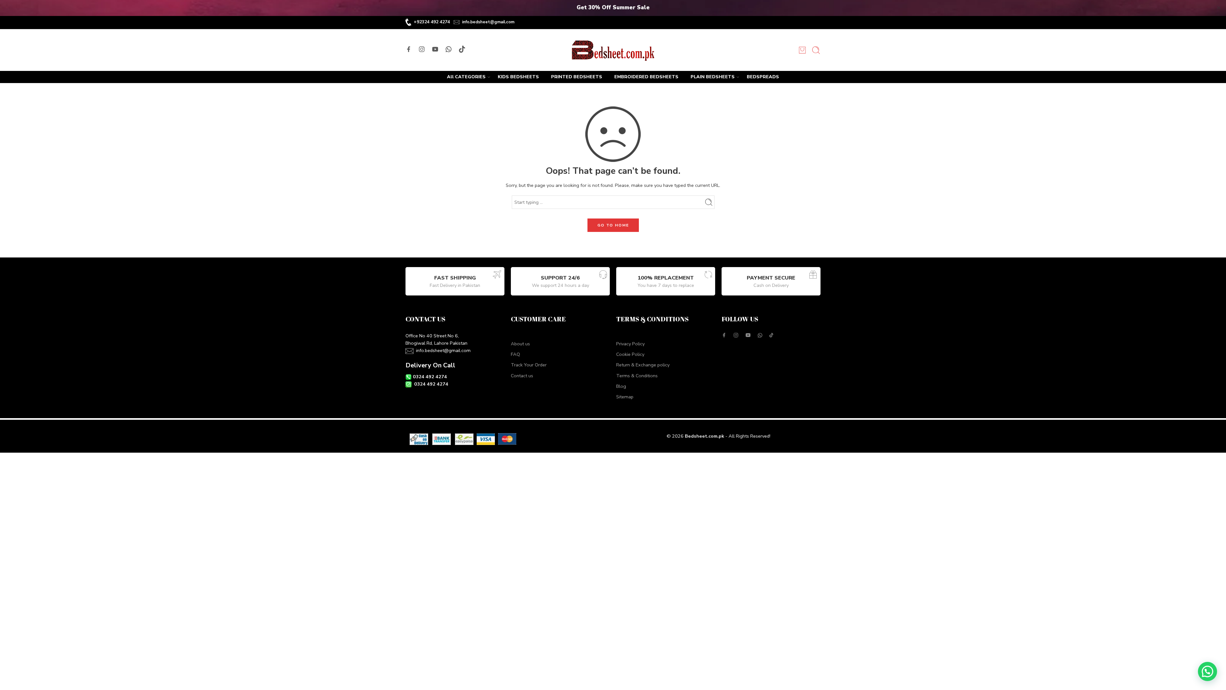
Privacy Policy (630, 344)
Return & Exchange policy (643, 365)
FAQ (515, 354)
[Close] (1218, 8)
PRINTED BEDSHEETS (576, 77)
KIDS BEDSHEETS (518, 77)
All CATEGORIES (466, 77)
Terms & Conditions (637, 375)
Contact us (522, 375)
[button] (1207, 671)
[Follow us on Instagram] (421, 49)
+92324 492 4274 (432, 22)
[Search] (816, 50)
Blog (621, 386)
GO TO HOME (613, 225)
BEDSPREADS (763, 77)
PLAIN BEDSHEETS (713, 77)
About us (520, 344)
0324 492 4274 (430, 376)
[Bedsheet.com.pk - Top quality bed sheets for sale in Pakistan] (612, 50)
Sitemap (624, 397)
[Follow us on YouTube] (435, 49)
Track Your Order (529, 365)
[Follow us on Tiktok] (461, 49)
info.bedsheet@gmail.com (488, 22)
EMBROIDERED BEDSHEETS (646, 77)
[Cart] (802, 50)
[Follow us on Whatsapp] (448, 49)
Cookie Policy (630, 354)
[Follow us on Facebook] (408, 49)
